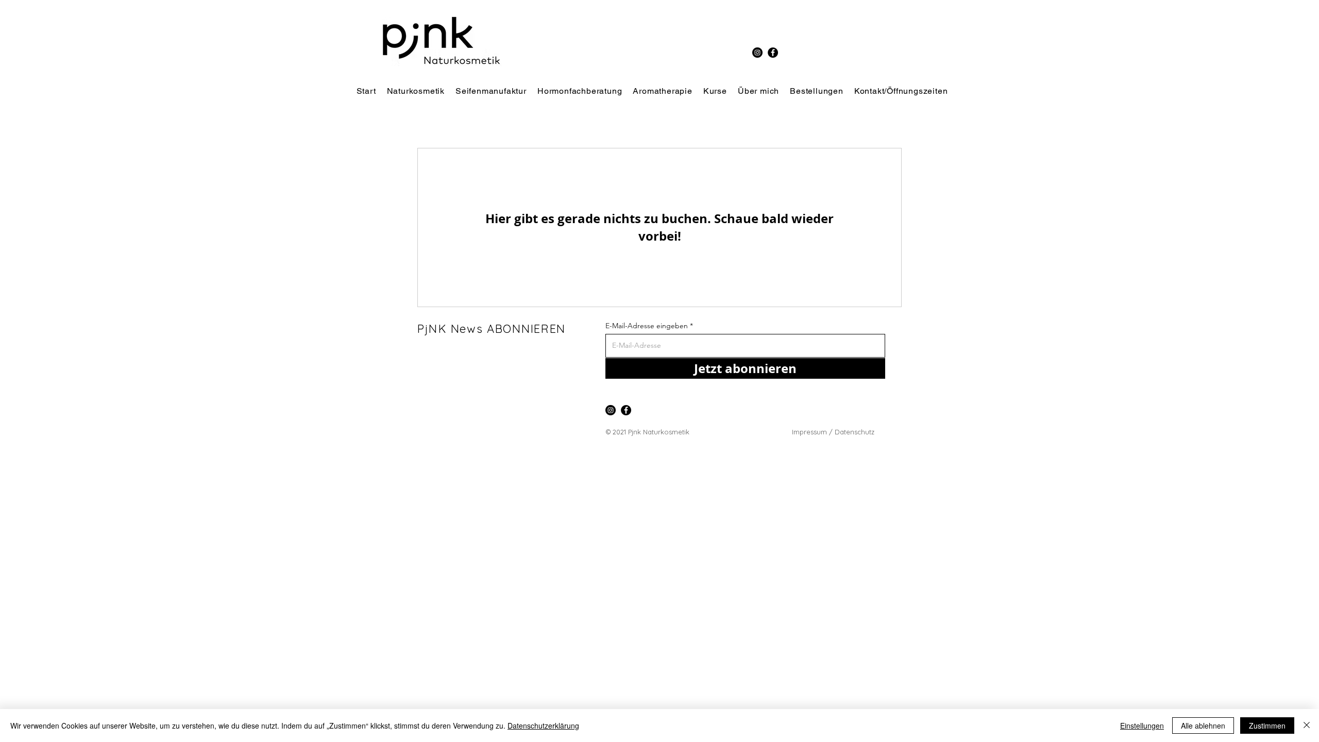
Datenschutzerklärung (543, 725)
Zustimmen (1267, 725)
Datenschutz (855, 432)
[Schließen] (1306, 725)
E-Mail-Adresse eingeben (646, 325)
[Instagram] (757, 52)
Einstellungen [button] (1142, 725)
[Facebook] (773, 52)
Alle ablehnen (1203, 725)
